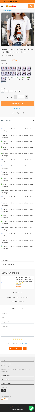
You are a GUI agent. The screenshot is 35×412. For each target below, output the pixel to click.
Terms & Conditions (22, 343)
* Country (4, 321)
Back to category (6, 10)
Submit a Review (15, 349)
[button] (31, 408)
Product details (6, 120)
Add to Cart (18, 104)
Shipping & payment (7, 265)
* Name (4, 313)
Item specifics (5, 260)
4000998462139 (8, 55)
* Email (4, 318)
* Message (5, 326)
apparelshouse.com (17, 409)
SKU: (2, 55)
